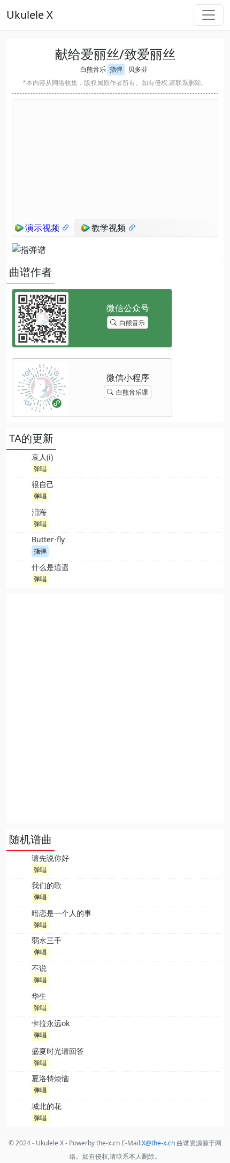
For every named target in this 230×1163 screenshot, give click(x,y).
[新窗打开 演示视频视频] (66, 228)
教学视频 (109, 228)
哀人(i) (42, 457)
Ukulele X (29, 14)
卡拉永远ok (51, 1023)
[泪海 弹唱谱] (19, 517)
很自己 (43, 484)
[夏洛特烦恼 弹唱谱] (19, 1083)
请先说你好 (50, 858)
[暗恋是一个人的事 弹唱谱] (19, 918)
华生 (39, 996)
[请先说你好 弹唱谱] (19, 863)
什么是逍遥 (50, 567)
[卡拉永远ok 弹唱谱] (19, 1028)
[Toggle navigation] (209, 15)
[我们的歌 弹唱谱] (19, 890)
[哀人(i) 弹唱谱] (19, 462)
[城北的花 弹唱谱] (19, 1111)
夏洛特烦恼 (50, 1078)
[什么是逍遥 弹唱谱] (19, 572)
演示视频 (43, 228)
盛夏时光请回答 (58, 1051)
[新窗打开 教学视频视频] (132, 228)
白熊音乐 (93, 69)
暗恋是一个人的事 (61, 913)
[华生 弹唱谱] (19, 1001)
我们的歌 (47, 885)
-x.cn (158, 1142)
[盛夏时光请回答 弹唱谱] (19, 1056)
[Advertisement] (115, 708)
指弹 (116, 69)
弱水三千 (47, 940)
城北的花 (47, 1106)
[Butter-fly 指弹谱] (19, 544)
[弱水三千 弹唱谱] (19, 946)
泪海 (39, 512)
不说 (39, 968)
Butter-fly (48, 539)
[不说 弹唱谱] (19, 973)
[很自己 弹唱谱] (19, 489)
